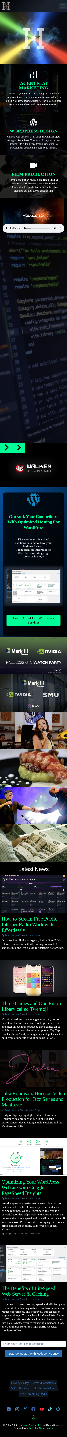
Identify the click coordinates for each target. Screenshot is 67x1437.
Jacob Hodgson (12, 935)
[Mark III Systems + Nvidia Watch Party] (33, 655)
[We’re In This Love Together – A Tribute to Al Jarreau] (33, 805)
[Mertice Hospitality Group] (33, 768)
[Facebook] (33, 1409)
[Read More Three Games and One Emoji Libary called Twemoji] (33, 978)
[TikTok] (50, 1409)
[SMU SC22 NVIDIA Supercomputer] (33, 693)
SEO (27, 1234)
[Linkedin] (9, 1409)
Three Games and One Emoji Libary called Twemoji (31, 1006)
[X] (25, 1409)
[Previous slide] (6, 448)
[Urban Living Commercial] (33, 843)
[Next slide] (18, 448)
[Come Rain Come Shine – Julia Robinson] (33, 730)
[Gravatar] (58, 1409)
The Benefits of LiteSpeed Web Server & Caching (28, 1291)
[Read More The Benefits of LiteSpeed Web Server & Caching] (33, 1263)
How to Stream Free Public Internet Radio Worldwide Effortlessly (29, 924)
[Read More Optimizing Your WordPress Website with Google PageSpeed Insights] (33, 1157)
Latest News (34, 935)
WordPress (35, 1234)
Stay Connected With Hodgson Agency (33, 1353)
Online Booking (20, 1388)
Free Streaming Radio (33, 1394)
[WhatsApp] (33, 1417)
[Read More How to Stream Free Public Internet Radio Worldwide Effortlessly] (33, 894)
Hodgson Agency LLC (30, 1425)
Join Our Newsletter (44, 1388)
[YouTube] (42, 1409)
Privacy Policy (20, 1383)
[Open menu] (63, 6)
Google (8, 1234)
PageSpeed (18, 1234)
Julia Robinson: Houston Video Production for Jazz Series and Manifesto (33, 1099)
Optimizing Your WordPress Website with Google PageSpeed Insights (30, 1187)
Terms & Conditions (44, 1383)
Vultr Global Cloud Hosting (40, 1428)
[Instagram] (17, 1409)
